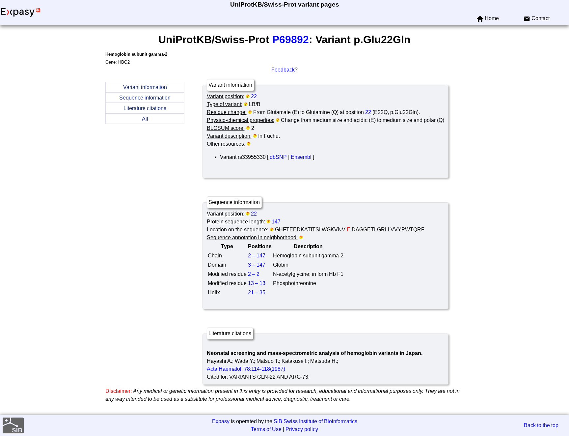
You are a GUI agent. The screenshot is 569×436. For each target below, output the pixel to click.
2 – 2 (253, 274)
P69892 (290, 39)
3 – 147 (256, 265)
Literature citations (144, 108)
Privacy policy (301, 429)
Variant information (145, 87)
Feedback (283, 70)
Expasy (221, 421)
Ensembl (301, 157)
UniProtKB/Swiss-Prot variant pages (284, 4)
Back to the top (541, 425)
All (145, 119)
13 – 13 (256, 283)
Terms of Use (266, 429)
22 (254, 96)
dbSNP (278, 157)
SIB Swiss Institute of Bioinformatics (315, 421)
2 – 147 (256, 255)
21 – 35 (256, 292)
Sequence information (145, 98)
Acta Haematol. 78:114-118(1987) (246, 369)
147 (276, 221)
